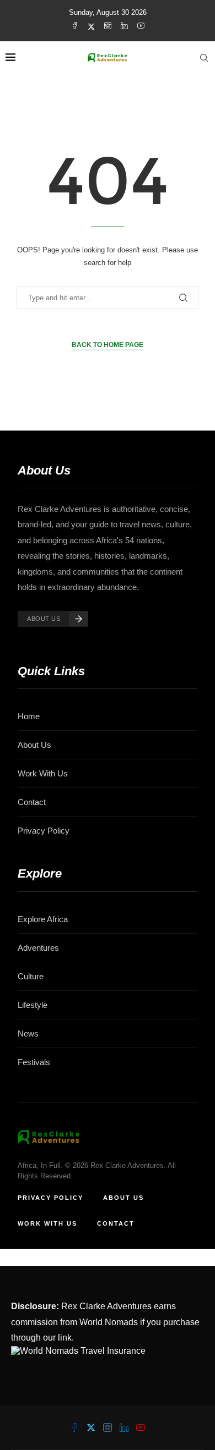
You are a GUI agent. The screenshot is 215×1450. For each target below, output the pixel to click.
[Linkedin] (124, 26)
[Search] (203, 58)
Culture (31, 976)
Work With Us (43, 773)
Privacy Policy (43, 830)
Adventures (38, 947)
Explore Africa (43, 919)
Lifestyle (32, 1005)
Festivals (34, 1062)
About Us (34, 744)
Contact (32, 802)
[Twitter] (91, 26)
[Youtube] (140, 26)
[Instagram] (107, 26)
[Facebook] (74, 26)
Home (29, 716)
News (28, 1033)
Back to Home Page (107, 345)
